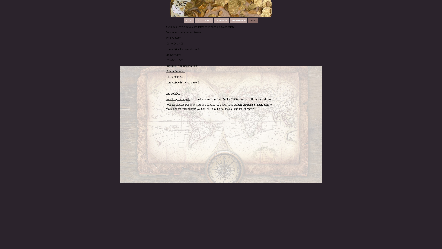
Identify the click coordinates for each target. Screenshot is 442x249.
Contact (253, 20)
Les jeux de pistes (203, 20)
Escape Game (221, 20)
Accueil (189, 20)
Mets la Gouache (238, 20)
